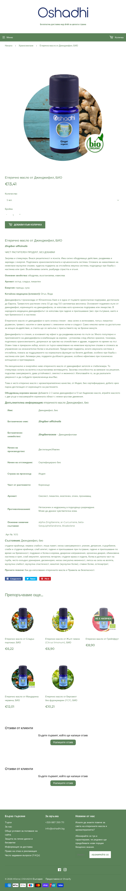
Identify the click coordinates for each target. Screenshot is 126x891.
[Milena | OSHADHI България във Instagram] (65, 870)
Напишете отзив (63, 742)
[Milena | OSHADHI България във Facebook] (59, 870)
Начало (8, 45)
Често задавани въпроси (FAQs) (22, 855)
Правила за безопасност (81, 570)
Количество (11, 193)
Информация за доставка (18, 846)
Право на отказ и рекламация (21, 851)
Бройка (9, 208)
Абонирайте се (100, 854)
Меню (10, 37)
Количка (119, 37)
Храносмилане (26, 45)
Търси (8, 822)
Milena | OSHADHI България (27, 879)
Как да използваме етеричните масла (45, 570)
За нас (8, 826)
